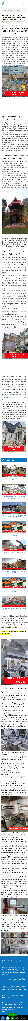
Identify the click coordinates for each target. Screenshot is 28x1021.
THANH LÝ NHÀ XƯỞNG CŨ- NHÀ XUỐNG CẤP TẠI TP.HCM (14, 590)
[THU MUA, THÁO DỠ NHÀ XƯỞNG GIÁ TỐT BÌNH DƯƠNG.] (14, 601)
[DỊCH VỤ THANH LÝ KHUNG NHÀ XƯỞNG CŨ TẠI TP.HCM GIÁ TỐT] (14, 526)
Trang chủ (4, 9)
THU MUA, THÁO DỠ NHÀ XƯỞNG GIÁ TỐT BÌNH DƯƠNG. (14, 609)
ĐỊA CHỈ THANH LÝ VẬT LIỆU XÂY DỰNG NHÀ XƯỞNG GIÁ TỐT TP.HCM (14, 497)
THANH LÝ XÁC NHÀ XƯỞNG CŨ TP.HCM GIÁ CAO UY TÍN (14, 478)
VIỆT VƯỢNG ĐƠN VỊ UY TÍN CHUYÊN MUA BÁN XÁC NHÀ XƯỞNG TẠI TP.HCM (14, 516)
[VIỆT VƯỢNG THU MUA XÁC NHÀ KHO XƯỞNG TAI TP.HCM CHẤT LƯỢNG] (14, 564)
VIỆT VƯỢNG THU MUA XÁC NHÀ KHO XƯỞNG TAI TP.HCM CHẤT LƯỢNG (14, 572)
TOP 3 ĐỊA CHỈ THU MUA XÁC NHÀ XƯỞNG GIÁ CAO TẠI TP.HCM (14, 553)
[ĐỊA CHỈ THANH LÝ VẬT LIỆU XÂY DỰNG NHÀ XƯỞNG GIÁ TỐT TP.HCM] (14, 489)
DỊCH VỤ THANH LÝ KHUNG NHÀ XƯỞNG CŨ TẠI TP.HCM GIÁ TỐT (14, 534)
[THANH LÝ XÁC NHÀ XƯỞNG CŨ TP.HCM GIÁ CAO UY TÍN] (14, 470)
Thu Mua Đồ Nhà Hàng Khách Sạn (12, 10)
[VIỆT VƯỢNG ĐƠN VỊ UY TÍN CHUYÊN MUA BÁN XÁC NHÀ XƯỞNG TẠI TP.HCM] (14, 508)
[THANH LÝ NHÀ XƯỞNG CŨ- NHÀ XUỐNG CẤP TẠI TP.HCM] (14, 582)
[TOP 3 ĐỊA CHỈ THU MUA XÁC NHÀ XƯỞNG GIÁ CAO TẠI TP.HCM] (14, 545)
